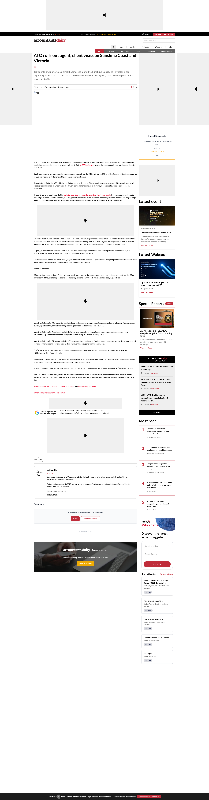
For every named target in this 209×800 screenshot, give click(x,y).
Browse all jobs (166, 574)
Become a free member (164, 34)
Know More (52, 495)
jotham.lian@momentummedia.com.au (49, 393)
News (121, 47)
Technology (124, 51)
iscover (159, 47)
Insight (132, 47)
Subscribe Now (85, 563)
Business (110, 51)
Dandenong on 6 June (87, 386)
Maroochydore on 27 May (45, 386)
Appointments (166, 51)
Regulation (150, 51)
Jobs (170, 47)
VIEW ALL (157, 412)
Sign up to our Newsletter (106, 34)
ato (41, 459)
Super (138, 51)
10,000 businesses (86, 165)
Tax (99, 51)
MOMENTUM (51, 34)
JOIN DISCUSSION (157, 151)
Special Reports (155, 303)
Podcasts (145, 47)
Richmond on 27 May (65, 386)
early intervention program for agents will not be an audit (87, 195)
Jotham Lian (51, 87)
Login (147, 34)
